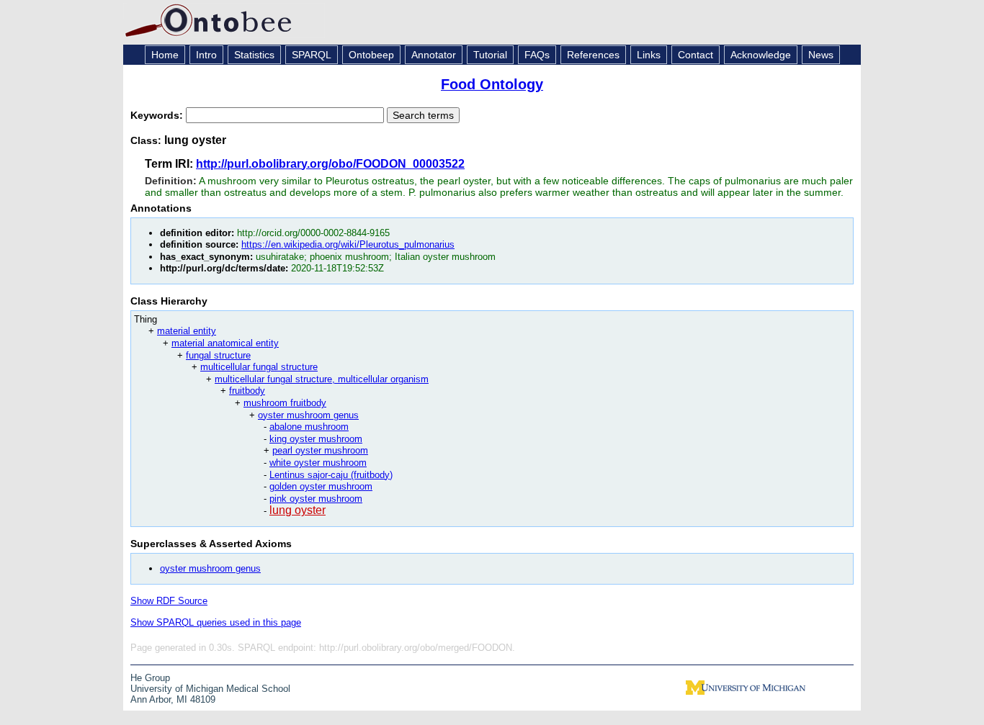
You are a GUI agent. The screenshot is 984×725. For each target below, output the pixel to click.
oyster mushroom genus (308, 415)
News (820, 54)
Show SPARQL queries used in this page (215, 622)
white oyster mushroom (318, 462)
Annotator (433, 54)
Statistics (254, 54)
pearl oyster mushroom (320, 450)
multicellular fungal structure (259, 366)
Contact (695, 54)
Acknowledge (760, 54)
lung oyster (297, 510)
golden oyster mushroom (320, 486)
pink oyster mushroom (315, 498)
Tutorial (490, 54)
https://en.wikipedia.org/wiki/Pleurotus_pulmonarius (348, 244)
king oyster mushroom (315, 438)
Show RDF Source (168, 600)
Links (649, 54)
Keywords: (158, 115)
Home (165, 54)
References (593, 54)
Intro (206, 54)
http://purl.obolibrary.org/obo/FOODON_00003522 (330, 164)
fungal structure (218, 355)
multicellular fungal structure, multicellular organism (322, 379)
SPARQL (311, 54)
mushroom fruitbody (284, 402)
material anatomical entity (225, 343)
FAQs (537, 54)
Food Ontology (492, 84)
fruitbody (247, 390)
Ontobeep (371, 54)
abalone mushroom (309, 426)
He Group (150, 677)
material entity (186, 330)
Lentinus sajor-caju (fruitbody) (331, 474)
